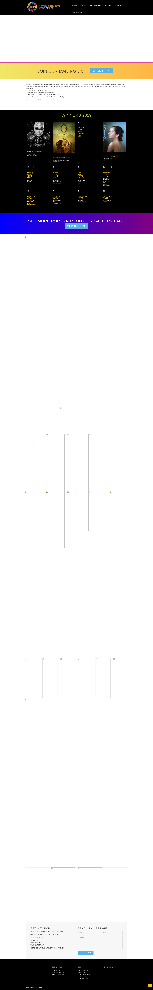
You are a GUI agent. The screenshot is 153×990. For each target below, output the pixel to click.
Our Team (82, 976)
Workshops (95, 5)
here (41, 100)
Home (74, 5)
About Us (83, 5)
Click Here (101, 71)
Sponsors (118, 5)
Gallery (107, 5)
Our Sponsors (84, 974)
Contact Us (77, 12)
